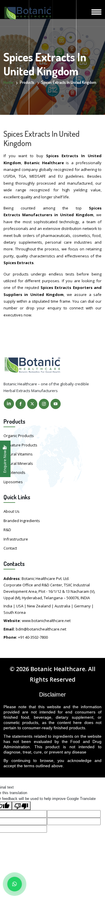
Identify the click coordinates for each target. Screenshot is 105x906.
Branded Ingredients (22, 520)
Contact (10, 548)
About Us (12, 511)
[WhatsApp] (14, 884)
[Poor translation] (21, 805)
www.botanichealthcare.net (46, 620)
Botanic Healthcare (57, 669)
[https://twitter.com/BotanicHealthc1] (32, 404)
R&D (7, 529)
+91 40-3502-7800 (33, 637)
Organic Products (19, 435)
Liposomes (13, 481)
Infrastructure (16, 539)
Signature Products (20, 445)
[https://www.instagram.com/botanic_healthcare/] (44, 404)
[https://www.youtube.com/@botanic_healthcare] (55, 404)
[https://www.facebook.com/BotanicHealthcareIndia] (20, 404)
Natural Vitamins (18, 454)
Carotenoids (14, 472)
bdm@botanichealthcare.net (41, 629)
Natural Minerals (18, 463)
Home (8, 82)
